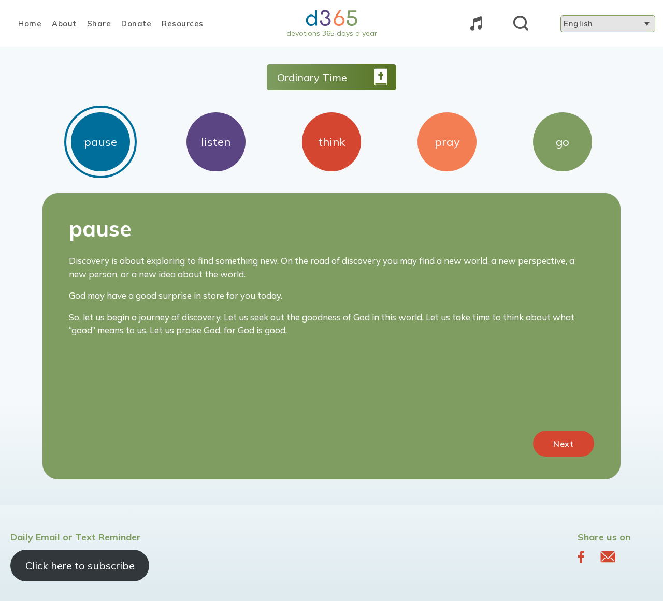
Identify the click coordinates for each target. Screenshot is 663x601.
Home (29, 23)
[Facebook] (581, 556)
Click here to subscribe (80, 565)
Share (99, 23)
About (64, 23)
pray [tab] (447, 142)
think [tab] (331, 142)
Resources (183, 23)
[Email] (607, 556)
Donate (136, 23)
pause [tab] (100, 142)
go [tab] (562, 142)
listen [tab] (215, 142)
